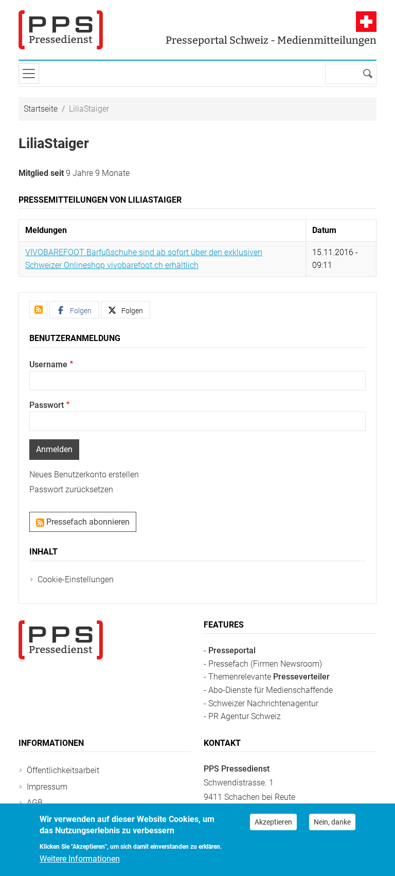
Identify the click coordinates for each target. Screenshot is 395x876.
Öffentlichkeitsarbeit (63, 770)
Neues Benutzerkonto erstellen (84, 474)
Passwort (46, 405)
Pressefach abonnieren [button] (87, 522)
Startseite (41, 109)
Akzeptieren (273, 822)
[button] (74, 309)
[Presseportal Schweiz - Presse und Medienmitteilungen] (61, 30)
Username (48, 364)
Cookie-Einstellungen (76, 579)
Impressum (47, 787)
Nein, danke (332, 822)
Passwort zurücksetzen (71, 489)
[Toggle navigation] (29, 73)
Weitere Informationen (80, 859)
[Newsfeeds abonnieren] (38, 309)
